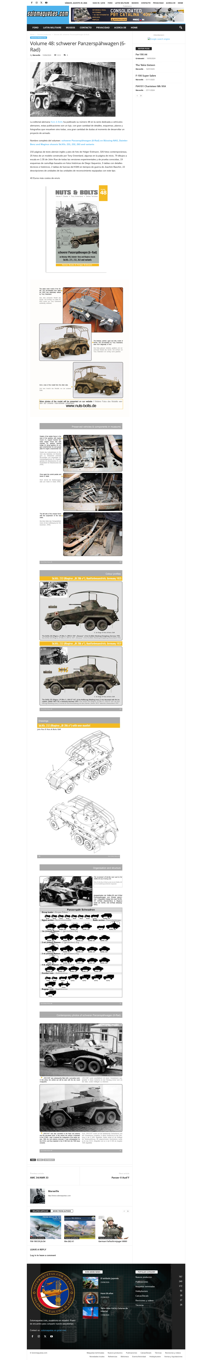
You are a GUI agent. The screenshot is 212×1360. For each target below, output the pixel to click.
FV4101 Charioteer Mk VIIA (151, 86)
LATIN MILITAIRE (122, 3)
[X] (41, 3)
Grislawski (140, 58)
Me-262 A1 (69, 1241)
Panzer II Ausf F (120, 1177)
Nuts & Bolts (57, 122)
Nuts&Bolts (49, 1160)
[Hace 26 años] (90, 1298)
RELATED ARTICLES (40, 1211)
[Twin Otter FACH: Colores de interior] (90, 1313)
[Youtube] (46, 3)
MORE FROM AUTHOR (62, 1211)
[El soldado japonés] (90, 1283)
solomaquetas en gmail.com (53, 1330)
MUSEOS (135, 3)
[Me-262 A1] (79, 1227)
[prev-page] (124, 1211)
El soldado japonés (110, 1278)
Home (180, 3)
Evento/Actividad (139, 1356)
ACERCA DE (170, 3)
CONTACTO (146, 3)
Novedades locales (97, 1356)
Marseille (36, 55)
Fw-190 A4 (141, 54)
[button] (180, 27)
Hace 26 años (107, 1293)
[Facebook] (32, 3)
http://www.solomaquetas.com (59, 1196)
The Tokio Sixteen (145, 65)
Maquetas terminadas (145, 1286)
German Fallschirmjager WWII (112, 1241)
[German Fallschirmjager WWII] (113, 1227)
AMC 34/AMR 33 (39, 1177)
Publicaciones (141, 1282)
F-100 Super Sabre (146, 75)
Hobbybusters (141, 1291)
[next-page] (127, 1211)
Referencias (112, 1356)
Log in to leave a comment (43, 1255)
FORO (110, 3)
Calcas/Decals (142, 1296)
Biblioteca (125, 1356)
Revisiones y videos (144, 1300)
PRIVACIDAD (158, 3)
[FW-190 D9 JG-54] (45, 1227)
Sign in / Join (99, 3)
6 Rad (40, 1160)
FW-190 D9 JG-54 (37, 1241)
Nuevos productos (44, 34)
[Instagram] (36, 3)
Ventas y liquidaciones (173, 1356)
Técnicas (139, 1305)
